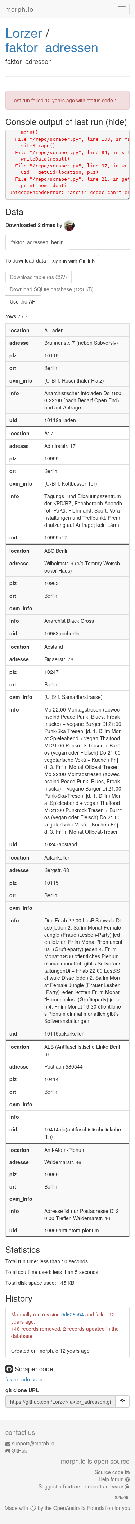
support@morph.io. (34, 1443)
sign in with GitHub (73, 261)
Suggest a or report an (81, 1486)
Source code (109, 1472)
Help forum (111, 1479)
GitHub (19, 1450)
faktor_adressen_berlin (37, 242)
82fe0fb (122, 1497)
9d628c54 (72, 1314)
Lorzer (23, 32)
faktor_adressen (51, 46)
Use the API (23, 301)
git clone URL (22, 1390)
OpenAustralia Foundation (83, 1507)
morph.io (19, 9)
